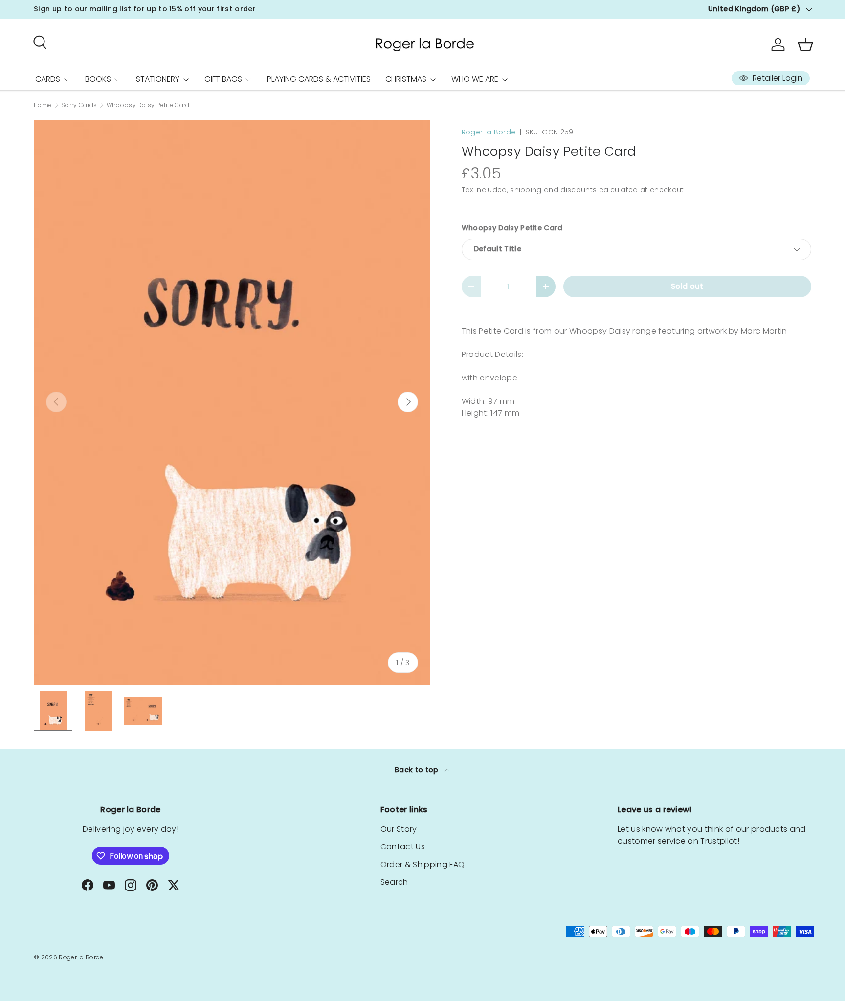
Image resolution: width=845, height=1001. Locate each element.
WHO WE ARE (474, 79)
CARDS (47, 79)
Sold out (687, 286)
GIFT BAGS (223, 79)
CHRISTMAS (405, 79)
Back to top (418, 770)
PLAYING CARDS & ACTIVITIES (319, 79)
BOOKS (98, 79)
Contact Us (402, 846)
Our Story (398, 829)
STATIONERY (157, 79)
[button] (805, 44)
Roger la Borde (488, 132)
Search (394, 882)
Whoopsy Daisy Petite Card (148, 105)
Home (43, 105)
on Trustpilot (712, 840)
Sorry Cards (79, 105)
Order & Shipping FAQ (422, 864)
